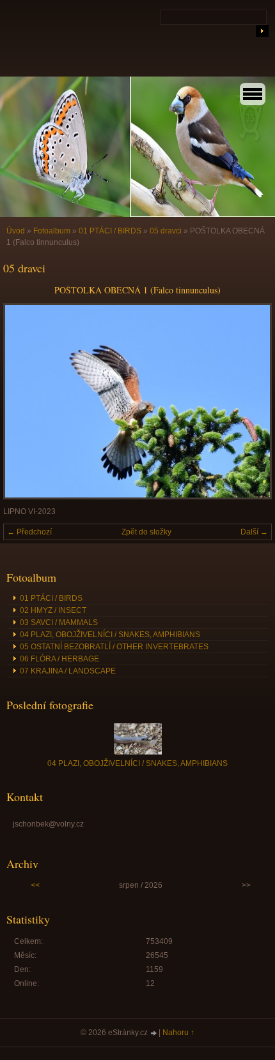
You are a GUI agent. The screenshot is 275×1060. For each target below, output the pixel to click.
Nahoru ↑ (178, 1032)
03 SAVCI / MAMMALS (59, 622)
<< (35, 885)
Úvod (15, 230)
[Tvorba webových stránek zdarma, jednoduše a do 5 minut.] (154, 1033)
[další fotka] (251, 401)
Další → (254, 531)
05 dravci (166, 230)
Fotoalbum (51, 230)
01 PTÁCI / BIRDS (110, 230)
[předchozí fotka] (24, 401)
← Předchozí (29, 531)
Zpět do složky (146, 531)
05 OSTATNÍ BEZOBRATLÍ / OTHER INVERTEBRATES (114, 646)
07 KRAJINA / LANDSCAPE (68, 670)
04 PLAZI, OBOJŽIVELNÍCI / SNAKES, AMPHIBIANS (110, 634)
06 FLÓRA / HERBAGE (59, 658)
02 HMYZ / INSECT (53, 610)
